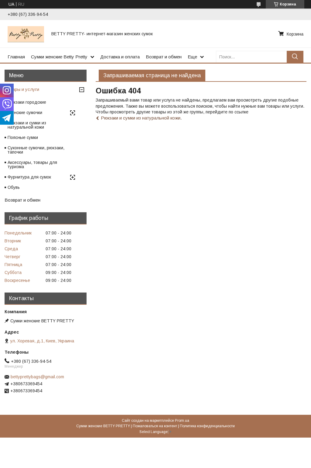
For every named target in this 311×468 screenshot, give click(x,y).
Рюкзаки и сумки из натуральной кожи (140, 117)
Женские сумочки (25, 112)
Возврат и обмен (164, 56)
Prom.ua (182, 420)
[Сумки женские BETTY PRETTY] (26, 33)
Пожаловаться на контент (155, 426)
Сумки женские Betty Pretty (59, 56)
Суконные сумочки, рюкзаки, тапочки (36, 149)
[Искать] (295, 57)
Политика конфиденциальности (207, 426)
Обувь (14, 187)
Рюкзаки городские (27, 102)
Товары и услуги (22, 89)
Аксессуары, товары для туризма (32, 164)
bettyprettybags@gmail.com (37, 376)
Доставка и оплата (120, 56)
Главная (16, 56)
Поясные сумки (23, 137)
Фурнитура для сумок (29, 177)
